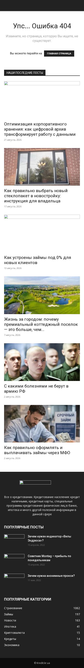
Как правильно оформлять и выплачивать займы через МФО (37, 450)
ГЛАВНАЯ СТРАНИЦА (59, 53)
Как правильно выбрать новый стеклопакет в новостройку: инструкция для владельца (36, 195)
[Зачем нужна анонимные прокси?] (14, 581)
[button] (6, 5)
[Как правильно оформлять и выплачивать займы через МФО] (42, 424)
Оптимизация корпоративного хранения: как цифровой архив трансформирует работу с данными (40, 129)
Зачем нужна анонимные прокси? (51, 575)
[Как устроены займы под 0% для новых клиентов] (42, 233)
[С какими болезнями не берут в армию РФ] (42, 362)
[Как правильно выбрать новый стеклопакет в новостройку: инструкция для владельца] (42, 167)
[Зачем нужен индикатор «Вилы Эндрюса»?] (14, 541)
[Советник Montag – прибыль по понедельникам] (14, 561)
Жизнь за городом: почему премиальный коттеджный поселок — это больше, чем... (41, 324)
